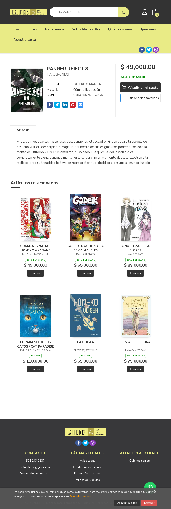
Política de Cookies (87, 480)
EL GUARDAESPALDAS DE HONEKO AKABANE (35, 248)
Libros (31, 29)
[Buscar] (123, 12)
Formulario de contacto (35, 473)
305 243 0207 (35, 461)
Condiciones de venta (87, 467)
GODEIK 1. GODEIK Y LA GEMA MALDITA (86, 248)
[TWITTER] (149, 50)
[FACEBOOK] (142, 50)
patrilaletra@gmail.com (35, 467)
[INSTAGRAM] (156, 50)
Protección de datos (87, 473)
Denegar (149, 503)
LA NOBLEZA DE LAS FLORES (135, 248)
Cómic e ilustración (86, 90)
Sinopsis (23, 130)
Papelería (53, 29)
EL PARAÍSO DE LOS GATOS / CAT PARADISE (35, 344)
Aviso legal (87, 461)
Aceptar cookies (127, 503)
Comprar (35, 273)
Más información (80, 496)
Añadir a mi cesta (143, 87)
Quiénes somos (139, 461)
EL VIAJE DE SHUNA (136, 342)
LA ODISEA (85, 342)
